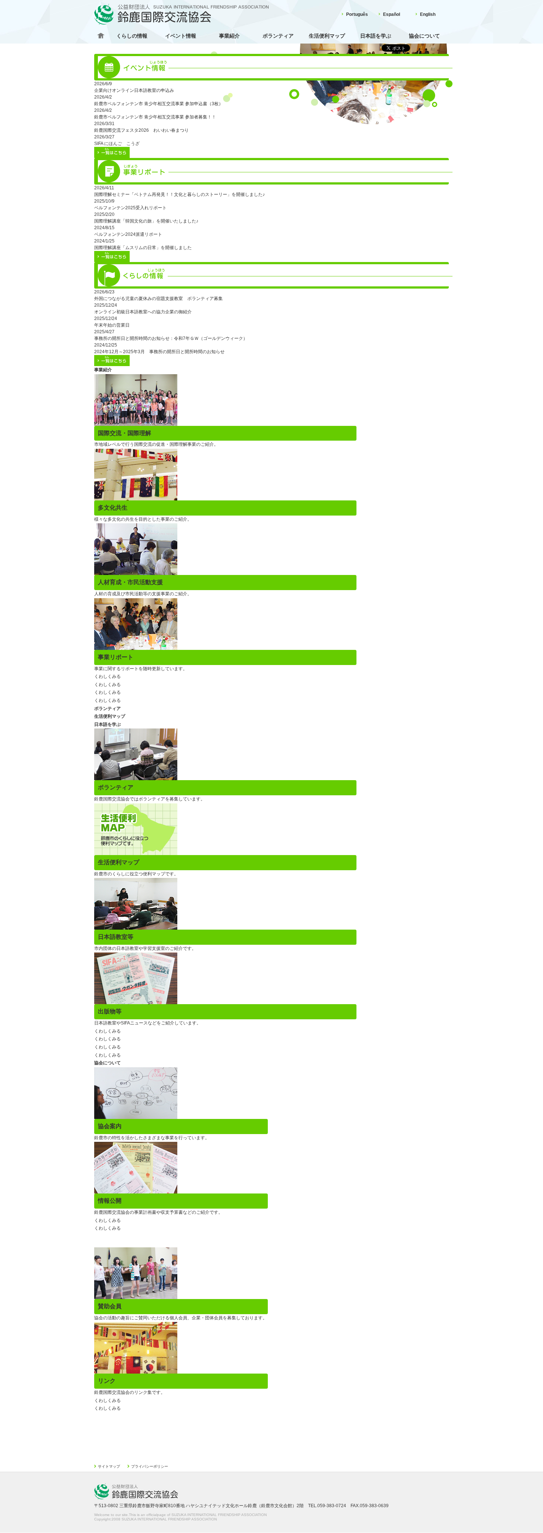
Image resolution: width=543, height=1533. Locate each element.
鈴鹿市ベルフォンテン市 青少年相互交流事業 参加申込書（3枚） (158, 103)
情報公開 (110, 1201)
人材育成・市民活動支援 (130, 582)
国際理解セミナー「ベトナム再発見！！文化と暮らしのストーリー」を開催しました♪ (179, 194)
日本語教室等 (115, 937)
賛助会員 (110, 1306)
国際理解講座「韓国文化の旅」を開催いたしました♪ (146, 221)
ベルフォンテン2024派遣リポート (128, 234)
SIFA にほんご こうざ (117, 143)
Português (357, 14)
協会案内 (110, 1126)
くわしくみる (107, 676)
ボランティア (278, 36)
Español (391, 14)
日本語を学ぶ (375, 36)
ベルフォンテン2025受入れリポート (130, 207)
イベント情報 (180, 36)
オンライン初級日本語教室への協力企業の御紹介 (143, 311)
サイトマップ (109, 1466)
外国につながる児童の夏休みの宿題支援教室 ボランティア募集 (158, 298)
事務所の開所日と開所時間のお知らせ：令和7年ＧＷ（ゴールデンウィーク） (170, 338)
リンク (107, 1381)
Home (100, 36)
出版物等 (110, 1011)
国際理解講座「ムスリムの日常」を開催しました (143, 247)
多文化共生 (112, 507)
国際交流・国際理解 (124, 433)
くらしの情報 (131, 36)
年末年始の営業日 (112, 325)
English (428, 14)
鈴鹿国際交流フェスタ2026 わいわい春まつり (141, 130)
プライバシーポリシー (149, 1466)
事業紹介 (229, 36)
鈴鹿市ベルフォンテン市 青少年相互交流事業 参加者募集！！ (155, 117)
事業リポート (115, 657)
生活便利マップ (327, 36)
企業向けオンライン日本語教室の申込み (134, 90)
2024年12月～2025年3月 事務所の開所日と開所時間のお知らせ (159, 351)
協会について (424, 36)
